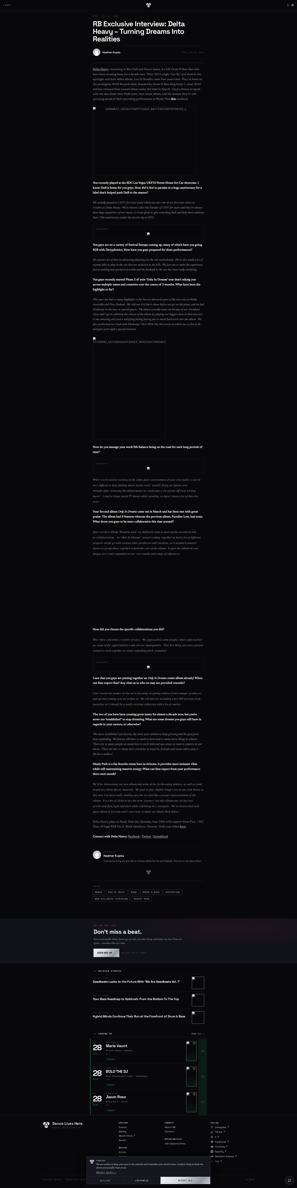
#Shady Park (142, 899)
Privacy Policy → (106, 1172)
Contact (169, 1131)
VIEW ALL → (197, 1034)
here (182, 826)
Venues (123, 1156)
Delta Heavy (100, 69)
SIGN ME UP (106, 952)
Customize (142, 1180)
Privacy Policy (52, 1179)
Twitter (146, 836)
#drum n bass (151, 892)
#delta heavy (116, 892)
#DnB (134, 892)
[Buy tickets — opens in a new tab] (203, 1051)
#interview (173, 892)
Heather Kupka (111, 52)
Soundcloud (160, 836)
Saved (122, 1140)
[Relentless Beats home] (148, 5)
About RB (170, 1127)
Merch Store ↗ (127, 1135)
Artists (122, 1152)
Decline (105, 1180)
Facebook (134, 836)
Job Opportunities (175, 1143)
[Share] (288, 5)
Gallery (123, 1131)
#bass (98, 892)
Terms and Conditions (79, 1179)
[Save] (194, 1043)
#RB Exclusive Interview (111, 899)
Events (122, 1127)
